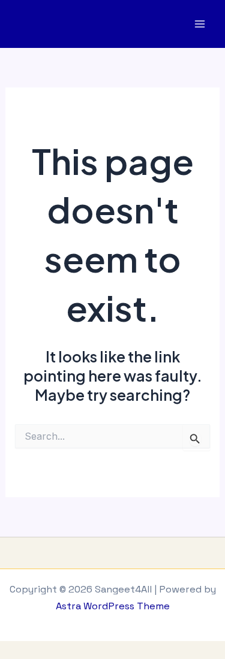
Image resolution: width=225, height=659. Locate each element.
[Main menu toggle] (199, 24)
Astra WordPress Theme (113, 606)
